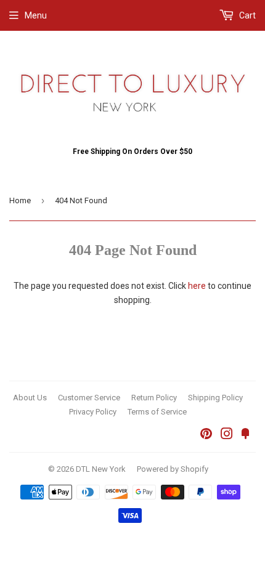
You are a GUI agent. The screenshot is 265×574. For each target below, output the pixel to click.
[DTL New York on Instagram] (227, 435)
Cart (246, 15)
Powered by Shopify (172, 469)
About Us (30, 397)
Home (20, 200)
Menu (36, 15)
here (197, 286)
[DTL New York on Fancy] (245, 435)
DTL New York (101, 469)
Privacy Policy (92, 411)
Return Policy (154, 397)
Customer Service (89, 397)
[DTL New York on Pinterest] (206, 435)
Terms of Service (157, 411)
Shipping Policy (215, 397)
